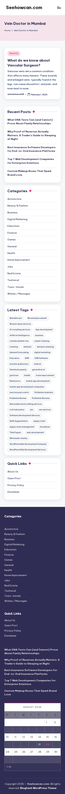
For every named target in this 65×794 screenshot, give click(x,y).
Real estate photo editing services (26, 404)
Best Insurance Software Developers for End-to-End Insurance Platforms (31, 149)
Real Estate (14, 273)
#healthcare (16, 318)
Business (12, 212)
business (39, 335)
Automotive (14, 199)
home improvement (45, 375)
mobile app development (38, 381)
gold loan (14, 375)
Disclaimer (13, 491)
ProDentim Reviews (41, 398)
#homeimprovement (37, 318)
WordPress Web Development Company (28, 444)
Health (14, 53)
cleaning (14, 347)
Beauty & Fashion (17, 205)
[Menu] (59, 8)
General (12, 246)
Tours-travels (15, 287)
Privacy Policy (15, 485)
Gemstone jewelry (18, 369)
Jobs (10, 266)
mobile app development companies (27, 387)
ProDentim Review (18, 398)
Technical (13, 280)
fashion (37, 364)
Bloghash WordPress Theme (38, 788)
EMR (27, 358)
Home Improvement (18, 259)
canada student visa (19, 341)
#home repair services (20, 324)
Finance (12, 232)
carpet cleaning (41, 341)
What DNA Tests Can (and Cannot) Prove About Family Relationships (30, 121)
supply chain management (22, 427)
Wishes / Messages (18, 293)
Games (11, 239)
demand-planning (45, 347)
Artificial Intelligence (20, 335)
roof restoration (17, 410)
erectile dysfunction (19, 364)
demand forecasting (19, 352)
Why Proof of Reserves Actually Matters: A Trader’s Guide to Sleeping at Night (31, 135)
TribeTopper (15, 432)
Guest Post (14, 478)
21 (39, 744)
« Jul (9, 767)
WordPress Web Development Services (28, 450)
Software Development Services (25, 415)
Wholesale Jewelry (18, 438)
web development (35, 432)
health (27, 375)
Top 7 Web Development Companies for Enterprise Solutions (30, 160)
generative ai (38, 369)
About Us (12, 471)
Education (13, 226)
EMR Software (41, 358)
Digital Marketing (17, 219)
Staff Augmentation (19, 421)
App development (44, 329)
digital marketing (42, 352)
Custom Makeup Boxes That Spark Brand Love (29, 172)
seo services (45, 410)
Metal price (15, 381)
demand (27, 347)
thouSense (45, 427)
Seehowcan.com (24, 7)
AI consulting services (20, 329)
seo (31, 410)
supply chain (39, 421)
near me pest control (19, 392)
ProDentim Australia (43, 392)
